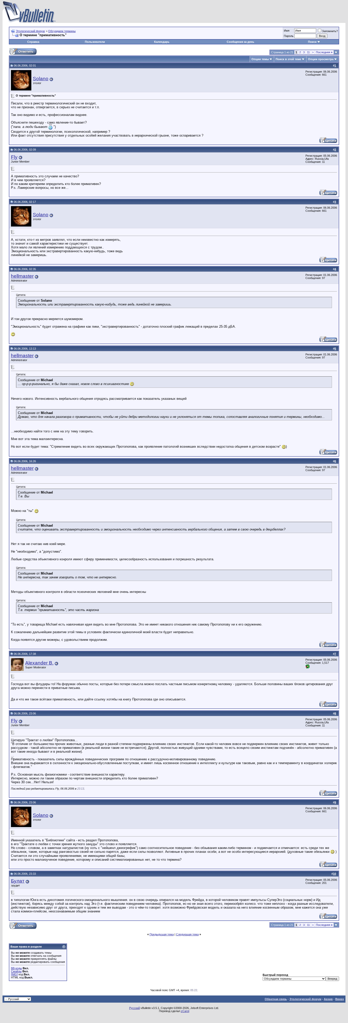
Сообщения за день (240, 41)
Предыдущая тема (162, 934)
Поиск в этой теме (288, 59)
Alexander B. (39, 663)
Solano (40, 78)
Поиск (312, 41)
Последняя (324, 52)
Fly (14, 157)
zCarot (185, 1011)
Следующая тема (187, 934)
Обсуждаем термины (62, 31)
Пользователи (95, 41)
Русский (134, 1007)
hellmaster (22, 276)
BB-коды (16, 968)
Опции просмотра (320, 59)
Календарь (161, 41)
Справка (33, 41)
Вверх (339, 999)
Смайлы (16, 971)
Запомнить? (330, 31)
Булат (17, 881)
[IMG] (14, 974)
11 (308, 52)
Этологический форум (30, 31)
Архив (328, 999)
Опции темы (260, 59)
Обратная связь (276, 999)
